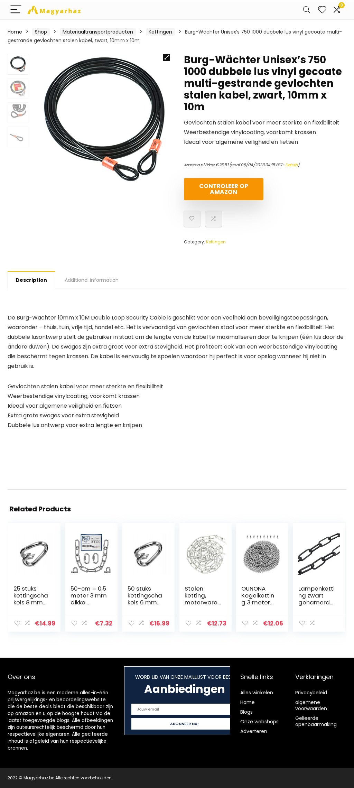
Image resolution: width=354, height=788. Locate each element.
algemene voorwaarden (311, 705)
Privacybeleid (311, 692)
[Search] (306, 10)
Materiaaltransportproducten (98, 31)
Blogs (246, 711)
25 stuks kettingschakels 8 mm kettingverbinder (30, 602)
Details (291, 165)
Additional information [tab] (92, 280)
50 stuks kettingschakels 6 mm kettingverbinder (145, 602)
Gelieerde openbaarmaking (316, 721)
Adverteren (253, 731)
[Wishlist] (322, 10)
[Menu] (16, 10)
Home (15, 31)
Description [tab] (31, 280)
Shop (41, 31)
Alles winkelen (256, 692)
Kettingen (160, 31)
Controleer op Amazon (223, 189)
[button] (166, 57)
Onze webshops (259, 721)
